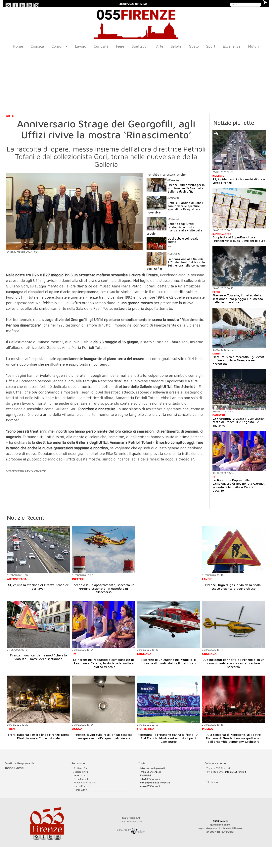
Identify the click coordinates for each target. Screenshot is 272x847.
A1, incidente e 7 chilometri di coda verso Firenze (238, 180)
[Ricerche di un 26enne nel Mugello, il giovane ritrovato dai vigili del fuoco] (168, 624)
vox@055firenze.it (150, 786)
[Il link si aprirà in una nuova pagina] (138, 829)
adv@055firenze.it (150, 778)
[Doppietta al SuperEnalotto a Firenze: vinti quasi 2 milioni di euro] (239, 208)
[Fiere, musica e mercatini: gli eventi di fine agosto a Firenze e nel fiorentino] (239, 328)
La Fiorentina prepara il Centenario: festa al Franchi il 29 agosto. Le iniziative (238, 422)
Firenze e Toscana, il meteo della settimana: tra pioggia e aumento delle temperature (237, 298)
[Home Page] (136, 23)
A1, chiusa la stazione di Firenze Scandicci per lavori (38, 586)
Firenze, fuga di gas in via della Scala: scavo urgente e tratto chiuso (233, 586)
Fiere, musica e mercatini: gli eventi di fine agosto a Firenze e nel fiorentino (238, 360)
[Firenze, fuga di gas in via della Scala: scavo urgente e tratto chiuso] (233, 549)
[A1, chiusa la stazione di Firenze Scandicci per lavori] (38, 549)
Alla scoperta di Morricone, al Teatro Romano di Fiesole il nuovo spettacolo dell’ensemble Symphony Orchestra (233, 738)
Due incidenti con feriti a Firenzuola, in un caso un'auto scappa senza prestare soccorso (233, 663)
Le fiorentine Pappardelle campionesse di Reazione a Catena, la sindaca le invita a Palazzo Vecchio (238, 485)
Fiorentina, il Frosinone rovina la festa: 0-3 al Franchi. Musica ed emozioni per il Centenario (168, 738)
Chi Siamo (212, 781)
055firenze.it (220, 820)
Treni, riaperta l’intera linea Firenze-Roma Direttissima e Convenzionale (38, 736)
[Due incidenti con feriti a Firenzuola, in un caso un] (233, 624)
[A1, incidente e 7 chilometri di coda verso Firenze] (239, 150)
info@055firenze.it (150, 771)
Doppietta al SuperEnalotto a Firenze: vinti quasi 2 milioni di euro (238, 239)
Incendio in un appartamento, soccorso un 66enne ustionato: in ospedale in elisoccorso (103, 588)
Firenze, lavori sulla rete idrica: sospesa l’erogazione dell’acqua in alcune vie (103, 736)
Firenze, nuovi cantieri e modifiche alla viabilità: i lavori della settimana (38, 657)
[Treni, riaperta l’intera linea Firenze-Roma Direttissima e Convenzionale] (38, 699)
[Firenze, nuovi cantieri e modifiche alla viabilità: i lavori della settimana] (38, 624)
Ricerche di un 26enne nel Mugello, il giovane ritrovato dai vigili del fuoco (168, 661)
